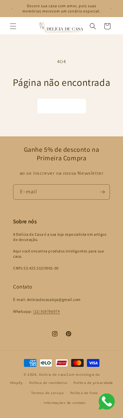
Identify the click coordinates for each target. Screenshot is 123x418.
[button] (13, 26)
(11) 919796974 (46, 311)
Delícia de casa (52, 375)
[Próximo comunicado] (111, 8)
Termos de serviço (47, 393)
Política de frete (84, 393)
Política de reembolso (48, 383)
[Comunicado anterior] (12, 8)
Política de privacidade (93, 383)
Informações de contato (64, 403)
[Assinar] (102, 192)
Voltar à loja (61, 106)
